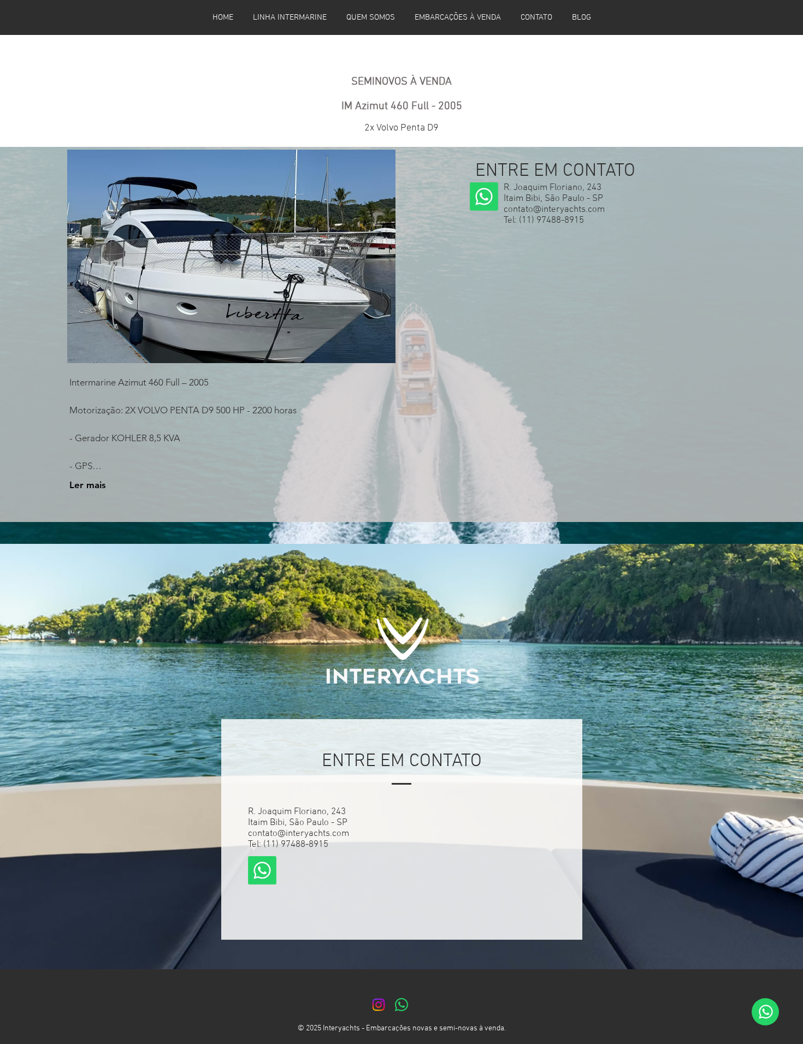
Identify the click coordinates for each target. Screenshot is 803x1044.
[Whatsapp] (484, 196)
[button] (231, 256)
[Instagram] (378, 1004)
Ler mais (87, 484)
